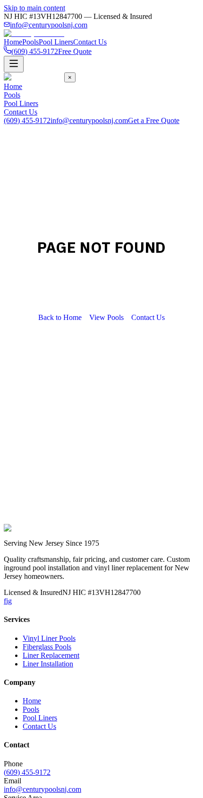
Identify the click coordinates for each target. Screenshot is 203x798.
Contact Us (90, 42)
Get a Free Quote (153, 120)
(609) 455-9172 (27, 120)
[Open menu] (14, 64)
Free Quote (75, 51)
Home (13, 42)
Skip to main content (34, 8)
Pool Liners (56, 42)
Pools (30, 42)
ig (9, 601)
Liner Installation (48, 664)
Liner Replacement (51, 655)
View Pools (106, 317)
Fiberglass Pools (47, 647)
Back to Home (60, 317)
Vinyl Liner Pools (49, 638)
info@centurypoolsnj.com (48, 25)
